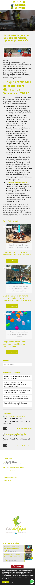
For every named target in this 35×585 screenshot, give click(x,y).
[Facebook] (11, 2)
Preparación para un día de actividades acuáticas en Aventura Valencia (15, 344)
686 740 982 (10, 470)
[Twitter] (14, 2)
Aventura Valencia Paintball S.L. (14, 418)
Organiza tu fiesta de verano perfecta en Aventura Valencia (17, 253)
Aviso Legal (7, 480)
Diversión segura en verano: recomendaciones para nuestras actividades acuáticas (17, 298)
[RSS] (20, 2)
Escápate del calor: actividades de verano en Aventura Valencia (15, 404)
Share (30, 428)
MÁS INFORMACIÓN (17, 574)
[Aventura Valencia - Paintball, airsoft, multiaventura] (17, 6)
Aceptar (5, 582)
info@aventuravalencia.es (15, 467)
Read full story (22, 428)
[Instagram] (17, 2)
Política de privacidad (10, 477)
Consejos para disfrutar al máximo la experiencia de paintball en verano (16, 398)
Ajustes (13, 582)
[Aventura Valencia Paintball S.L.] (14, 416)
